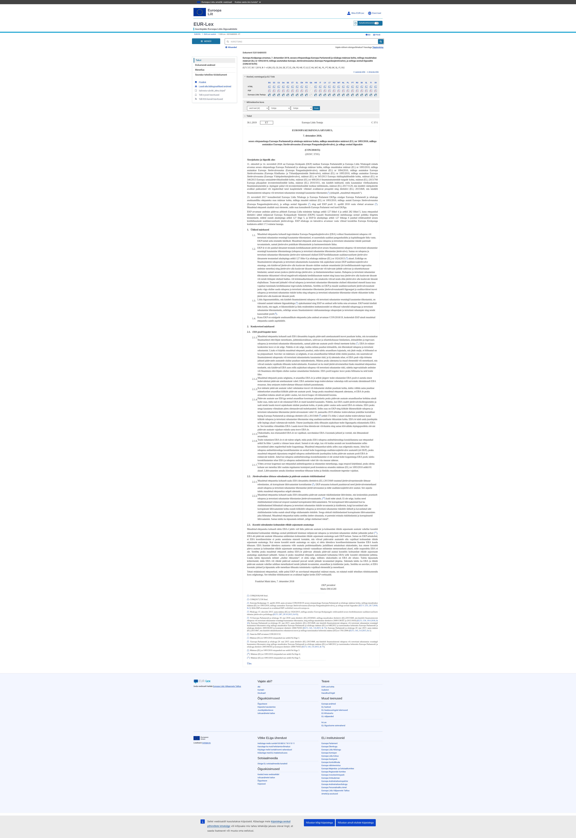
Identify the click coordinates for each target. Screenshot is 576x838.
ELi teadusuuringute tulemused (334, 710)
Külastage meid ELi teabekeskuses (272, 753)
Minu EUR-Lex (357, 13)
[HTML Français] (306, 87)
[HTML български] (269, 87)
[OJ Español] (274, 95)
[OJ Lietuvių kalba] (329, 95)
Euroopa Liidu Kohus (330, 756)
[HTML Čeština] (278, 87)
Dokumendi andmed (205, 65)
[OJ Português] (352, 95)
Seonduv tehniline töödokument (211, 74)
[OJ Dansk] (283, 95)
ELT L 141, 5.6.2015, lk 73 (314, 628)
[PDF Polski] (348, 91)
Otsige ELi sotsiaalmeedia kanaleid (272, 763)
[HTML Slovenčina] (362, 87)
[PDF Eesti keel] (292, 91)
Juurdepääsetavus (265, 710)
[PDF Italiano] (320, 91)
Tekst (198, 60)
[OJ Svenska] (375, 95)
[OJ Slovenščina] (366, 95)
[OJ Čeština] (278, 95)
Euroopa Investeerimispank (333, 775)
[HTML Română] (357, 87)
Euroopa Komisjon (329, 753)
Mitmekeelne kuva (255, 102)
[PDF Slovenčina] (362, 91)
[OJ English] (302, 95)
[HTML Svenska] (375, 87)
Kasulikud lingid (328, 693)
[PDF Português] (352, 91)
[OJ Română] (357, 95)
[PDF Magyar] (334, 91)
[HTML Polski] (348, 87)
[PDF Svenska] (375, 91)
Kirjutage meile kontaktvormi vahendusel (275, 750)
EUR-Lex (204, 24)
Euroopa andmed (328, 704)
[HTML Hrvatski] (315, 87)
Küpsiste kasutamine (267, 707)
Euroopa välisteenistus (331, 765)
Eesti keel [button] (376, 13)
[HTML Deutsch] (288, 87)
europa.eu (206, 743)
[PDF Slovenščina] (366, 91)
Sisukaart (262, 693)
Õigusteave (262, 704)
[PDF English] (302, 91)
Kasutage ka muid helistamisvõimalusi (274, 746)
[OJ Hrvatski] (315, 95)
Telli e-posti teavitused (209, 95)
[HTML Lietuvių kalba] (329, 87)
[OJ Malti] (338, 95)
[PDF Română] (357, 91)
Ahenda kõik (374, 72)
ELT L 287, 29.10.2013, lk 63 (285, 614)
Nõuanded (232, 47)
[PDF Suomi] (371, 91)
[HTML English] (302, 87)
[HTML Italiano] (320, 87)
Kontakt (261, 690)
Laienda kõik (360, 72)
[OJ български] (269, 95)
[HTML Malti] (338, 87)
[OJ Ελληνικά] (297, 95)
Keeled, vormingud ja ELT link (261, 77)
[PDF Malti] (338, 91)
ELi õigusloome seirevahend (333, 725)
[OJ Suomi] (371, 95)
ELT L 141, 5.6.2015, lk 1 (360, 631)
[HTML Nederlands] (343, 87)
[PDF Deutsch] (288, 91)
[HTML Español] (274, 87)
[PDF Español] (274, 91)
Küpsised (262, 784)
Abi (369, 35)
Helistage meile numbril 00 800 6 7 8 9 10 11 (276, 743)
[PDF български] (269, 91)
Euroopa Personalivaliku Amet (334, 787)
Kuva (316, 108)
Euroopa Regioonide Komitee (333, 772)
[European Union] (201, 738)
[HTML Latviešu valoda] (325, 87)
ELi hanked (326, 707)
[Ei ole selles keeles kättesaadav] (311, 87)
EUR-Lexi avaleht (210, 34)
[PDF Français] (306, 91)
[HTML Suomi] (371, 87)
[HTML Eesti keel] (292, 87)
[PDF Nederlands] (343, 91)
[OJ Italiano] (320, 95)
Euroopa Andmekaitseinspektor (334, 781)
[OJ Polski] (348, 95)
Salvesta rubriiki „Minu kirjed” (212, 90)
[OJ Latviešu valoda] (325, 95)
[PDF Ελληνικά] (297, 91)
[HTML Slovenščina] (366, 87)
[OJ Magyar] (334, 95)
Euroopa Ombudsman (330, 778)
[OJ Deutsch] (288, 95)
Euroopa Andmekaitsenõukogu (334, 784)
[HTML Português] (352, 87)
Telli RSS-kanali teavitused (211, 99)
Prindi (377, 35)
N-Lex (323, 722)
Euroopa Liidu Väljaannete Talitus (227, 686)
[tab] (311, 76)
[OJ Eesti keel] (292, 95)
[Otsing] (381, 41)
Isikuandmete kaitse (266, 713)
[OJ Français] (306, 95)
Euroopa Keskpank (329, 759)
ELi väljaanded (327, 716)
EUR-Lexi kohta (327, 687)
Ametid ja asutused (329, 794)
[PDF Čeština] (278, 91)
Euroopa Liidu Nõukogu (331, 750)
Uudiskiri (325, 690)
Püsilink (202, 82)
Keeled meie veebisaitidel (268, 774)
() (328, 193)
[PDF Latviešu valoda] (325, 91)
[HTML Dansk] (283, 87)
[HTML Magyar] (334, 87)
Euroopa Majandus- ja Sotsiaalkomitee (337, 768)
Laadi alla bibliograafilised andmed (215, 86)
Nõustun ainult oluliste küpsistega (356, 822)
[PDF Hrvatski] (315, 91)
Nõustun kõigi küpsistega (319, 822)
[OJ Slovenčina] (362, 95)
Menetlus (199, 69)
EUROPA (197, 34)
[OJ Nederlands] (343, 95)
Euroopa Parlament (329, 743)
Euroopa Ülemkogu (329, 746)
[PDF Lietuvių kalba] (329, 91)
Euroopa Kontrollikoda (330, 762)
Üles (249, 663)
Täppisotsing (377, 47)
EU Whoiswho (327, 713)
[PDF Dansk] (283, 91)
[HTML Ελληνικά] (297, 87)
